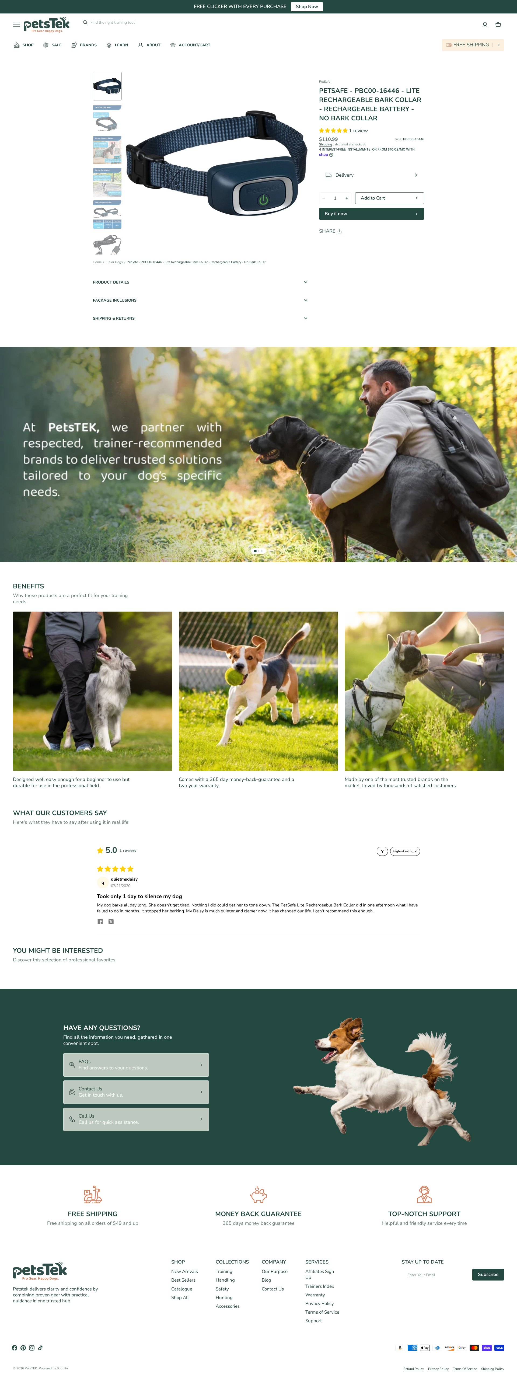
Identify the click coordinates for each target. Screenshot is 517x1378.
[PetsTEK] (46, 24)
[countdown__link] (473, 45)
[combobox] (131, 22)
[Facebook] (338, 245)
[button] (498, 25)
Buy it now (336, 214)
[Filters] (382, 851)
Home (97, 262)
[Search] (83, 22)
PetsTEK (31, 1368)
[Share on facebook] (100, 922)
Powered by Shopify (53, 1368)
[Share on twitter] (111, 922)
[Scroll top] (510, 1371)
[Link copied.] (358, 245)
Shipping (325, 144)
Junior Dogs (114, 262)
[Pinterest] (348, 245)
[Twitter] (328, 245)
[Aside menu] (18, 24)
